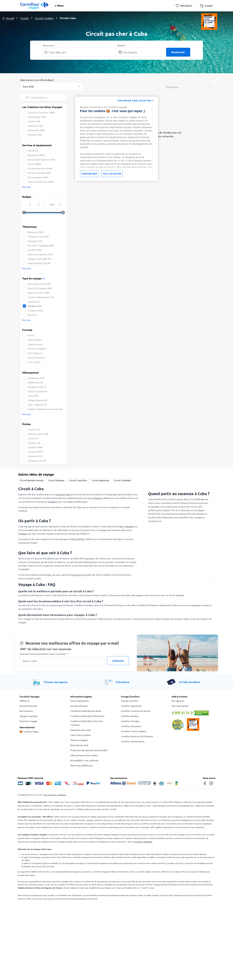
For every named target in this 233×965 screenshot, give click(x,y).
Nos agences (178, 700)
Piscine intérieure (39, 172)
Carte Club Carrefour (80, 735)
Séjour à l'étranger (40, 288)
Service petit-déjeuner (41, 159)
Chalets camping (37, 391)
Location (34, 429)
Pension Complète (37, 348)
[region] (116, 139)
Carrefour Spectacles (131, 705)
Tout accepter (111, 173)
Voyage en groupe (28, 716)
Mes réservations (180, 705)
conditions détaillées (143, 841)
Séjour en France (38, 292)
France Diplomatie (79, 700)
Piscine (34, 163)
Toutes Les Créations (41, 112)
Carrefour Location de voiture (135, 710)
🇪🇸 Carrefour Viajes (29, 731)
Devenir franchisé (28, 705)
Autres (31, 335)
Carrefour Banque (130, 716)
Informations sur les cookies (84, 755)
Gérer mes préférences (81, 765)
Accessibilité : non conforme (84, 760)
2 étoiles (34, 442)
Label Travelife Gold (39, 263)
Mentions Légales (79, 740)
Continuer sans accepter (134, 100)
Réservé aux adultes (40, 254)
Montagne (35, 241)
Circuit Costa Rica (78, 480)
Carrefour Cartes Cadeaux (133, 731)
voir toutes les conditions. (55, 794)
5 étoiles (35, 456)
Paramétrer (89, 173)
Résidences (36, 378)
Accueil (10, 18)
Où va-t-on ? (49, 45)
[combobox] (52, 84)
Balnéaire (35, 232)
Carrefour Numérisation (133, 741)
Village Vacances (37, 400)
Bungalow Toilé (37, 386)
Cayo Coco (76, 574)
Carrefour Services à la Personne (137, 736)
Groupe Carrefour (129, 700)
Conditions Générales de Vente (85, 710)
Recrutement (26, 710)
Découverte (36, 130)
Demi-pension (35, 339)
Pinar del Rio (77, 539)
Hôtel (32, 314)
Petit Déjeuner (35, 353)
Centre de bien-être (41, 181)
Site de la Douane (79, 705)
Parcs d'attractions (39, 283)
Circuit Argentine (100, 480)
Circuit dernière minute (32, 480)
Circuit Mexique (56, 480)
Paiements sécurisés (80, 729)
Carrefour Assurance (131, 726)
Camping (33, 301)
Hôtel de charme (38, 433)
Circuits (24, 18)
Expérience (35, 125)
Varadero (52, 501)
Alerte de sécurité (79, 745)
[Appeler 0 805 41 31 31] (193, 713)
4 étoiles (35, 451)
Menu (60, 5)
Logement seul (35, 344)
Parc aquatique (38, 177)
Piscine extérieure (40, 168)
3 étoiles (35, 447)
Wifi (33, 150)
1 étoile (33, 438)
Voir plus (26, 186)
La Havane (97, 498)
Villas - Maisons (37, 404)
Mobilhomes (35, 382)
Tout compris (34, 362)
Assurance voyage (28, 721)
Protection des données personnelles (88, 750)
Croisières (35, 310)
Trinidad (22, 533)
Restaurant (36, 155)
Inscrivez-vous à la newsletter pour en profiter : (44, 653)
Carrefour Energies (130, 721)
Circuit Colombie (122, 480)
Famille (34, 121)
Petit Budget (37, 116)
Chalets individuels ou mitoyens (45, 409)
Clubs (33, 395)
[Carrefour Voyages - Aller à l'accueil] (34, 5)
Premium (35, 134)
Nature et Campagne (41, 245)
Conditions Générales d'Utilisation (87, 716)
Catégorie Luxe (37, 460)
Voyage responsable (40, 258)
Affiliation (24, 700)
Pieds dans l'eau (38, 236)
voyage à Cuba (62, 494)
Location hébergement (41, 297)
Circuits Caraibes (44, 18)
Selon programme (36, 357)
